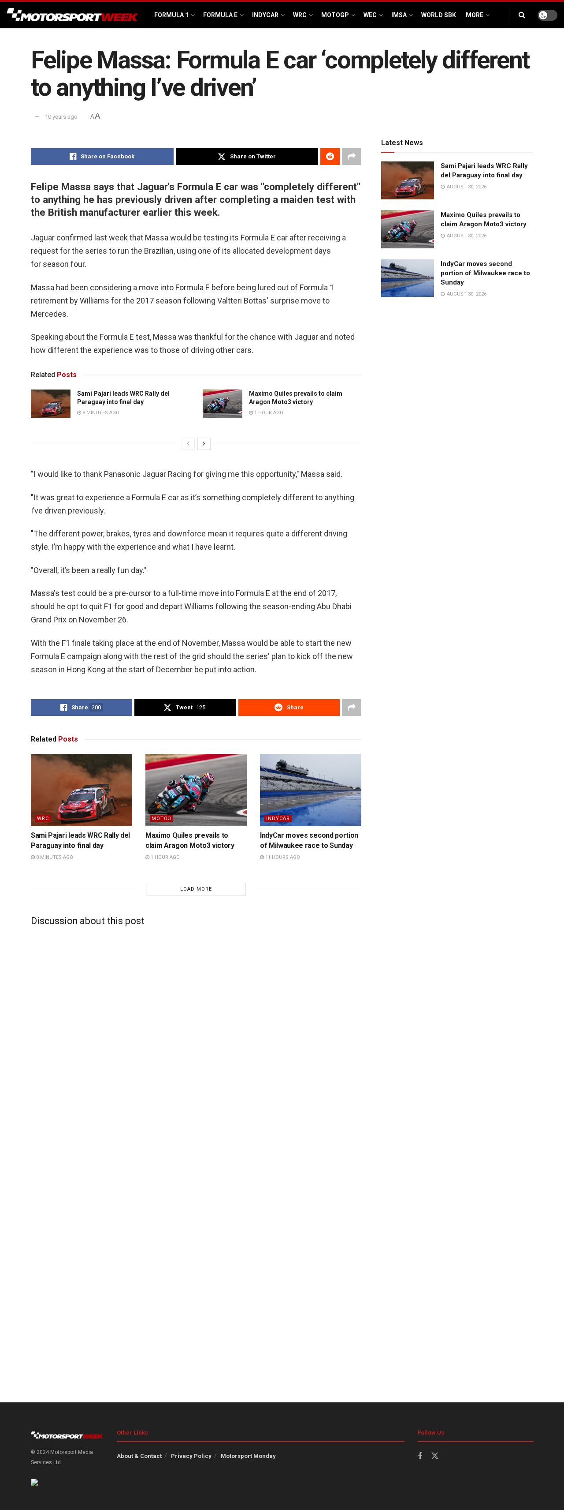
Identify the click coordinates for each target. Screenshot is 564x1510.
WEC (370, 15)
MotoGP (335, 15)
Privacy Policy (191, 1456)
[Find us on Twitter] (435, 1456)
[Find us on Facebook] (420, 1456)
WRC (300, 15)
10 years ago (61, 116)
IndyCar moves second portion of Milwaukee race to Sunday (485, 273)
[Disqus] (196, 1043)
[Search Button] (522, 15)
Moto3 (161, 818)
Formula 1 (171, 15)
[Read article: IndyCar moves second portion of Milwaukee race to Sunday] (310, 790)
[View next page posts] (204, 444)
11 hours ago (282, 857)
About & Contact (139, 1456)
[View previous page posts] (188, 444)
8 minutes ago (100, 413)
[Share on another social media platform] (351, 156)
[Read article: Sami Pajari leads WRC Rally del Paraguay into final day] (50, 404)
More (474, 15)
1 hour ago (268, 413)
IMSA (399, 15)
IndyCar (265, 15)
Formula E (220, 15)
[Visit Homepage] (73, 15)
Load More (196, 889)
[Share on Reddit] (330, 156)
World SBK (438, 15)
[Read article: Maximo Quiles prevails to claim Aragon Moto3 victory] (222, 404)
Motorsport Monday (248, 1456)
